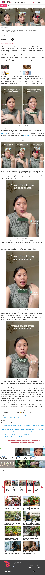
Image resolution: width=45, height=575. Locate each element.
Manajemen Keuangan (29, 440)
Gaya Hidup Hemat (19, 440)
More (25, 2)
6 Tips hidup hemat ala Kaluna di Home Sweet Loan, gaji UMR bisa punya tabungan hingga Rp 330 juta (23, 426)
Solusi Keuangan (15, 442)
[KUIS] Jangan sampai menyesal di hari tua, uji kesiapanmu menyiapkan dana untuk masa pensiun (23, 429)
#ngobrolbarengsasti (20, 415)
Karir (37, 565)
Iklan (29, 562)
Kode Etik (38, 563)
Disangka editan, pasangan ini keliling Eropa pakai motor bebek (15, 434)
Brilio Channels (38, 2)
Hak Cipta (38, 562)
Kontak (30, 563)
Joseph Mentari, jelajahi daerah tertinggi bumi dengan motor (15, 436)
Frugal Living (11, 440)
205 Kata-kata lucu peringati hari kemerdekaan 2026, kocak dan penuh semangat (12, 508)
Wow (18, 2)
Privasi (30, 567)
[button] (8, 5)
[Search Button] (33, 2)
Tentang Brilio (31, 565)
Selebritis (14, 2)
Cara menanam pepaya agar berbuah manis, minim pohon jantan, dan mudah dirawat (11, 538)
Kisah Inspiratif (30, 442)
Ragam (21, 2)
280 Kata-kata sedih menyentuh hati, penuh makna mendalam (12, 552)
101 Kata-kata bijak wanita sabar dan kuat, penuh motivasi (31, 552)
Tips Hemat (37, 440)
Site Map (38, 567)
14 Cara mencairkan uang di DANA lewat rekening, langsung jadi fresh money (18, 431)
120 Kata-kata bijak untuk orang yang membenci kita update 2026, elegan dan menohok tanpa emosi (31, 523)
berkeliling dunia (4, 133)
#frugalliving (27, 415)
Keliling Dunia (23, 442)
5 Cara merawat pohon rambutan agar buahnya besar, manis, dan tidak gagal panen (12, 523)
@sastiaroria (6, 410)
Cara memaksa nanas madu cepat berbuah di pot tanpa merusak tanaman (31, 538)
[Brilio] (6, 2)
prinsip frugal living (27, 135)
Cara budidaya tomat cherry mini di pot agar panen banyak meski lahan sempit (31, 508)
